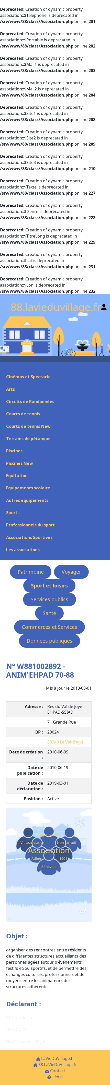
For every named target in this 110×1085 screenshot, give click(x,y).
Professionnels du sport (30, 525)
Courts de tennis (23, 414)
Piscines (14, 451)
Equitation (17, 475)
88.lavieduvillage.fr (56, 307)
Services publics (49, 599)
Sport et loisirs (49, 585)
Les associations (23, 549)
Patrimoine (31, 571)
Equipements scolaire (28, 488)
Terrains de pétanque (28, 438)
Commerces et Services (49, 626)
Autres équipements (27, 500)
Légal (57, 1077)
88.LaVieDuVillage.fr (57, 1064)
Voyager (71, 571)
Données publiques (49, 640)
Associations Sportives (29, 537)
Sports (12, 512)
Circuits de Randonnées (30, 401)
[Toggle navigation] (6, 367)
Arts (10, 389)
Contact (57, 1071)
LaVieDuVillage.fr (57, 1058)
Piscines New (19, 463)
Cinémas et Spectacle (28, 377)
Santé (49, 613)
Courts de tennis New (28, 426)
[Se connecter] (104, 306)
